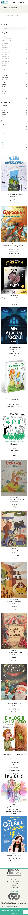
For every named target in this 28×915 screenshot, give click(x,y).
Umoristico (5, 98)
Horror (4, 89)
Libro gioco (5, 47)
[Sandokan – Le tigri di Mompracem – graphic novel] (14, 224)
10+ (4, 143)
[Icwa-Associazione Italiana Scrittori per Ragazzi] (4, 2)
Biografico (5, 73)
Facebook (18, 2)
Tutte (4, 36)
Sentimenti (5, 117)
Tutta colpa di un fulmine (14, 856)
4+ (3, 129)
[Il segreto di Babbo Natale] (14, 682)
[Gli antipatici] (14, 429)
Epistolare (5, 77)
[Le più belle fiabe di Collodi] (14, 631)
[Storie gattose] (14, 529)
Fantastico (6, 82)
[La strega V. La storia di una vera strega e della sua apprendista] (14, 376)
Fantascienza (5, 80)
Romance (4, 91)
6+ (3, 133)
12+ (4, 147)
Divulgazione (5, 43)
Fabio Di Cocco (15, 501)
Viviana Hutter (14, 196)
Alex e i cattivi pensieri (14, 347)
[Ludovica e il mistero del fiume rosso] (14, 478)
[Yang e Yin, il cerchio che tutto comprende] (14, 276)
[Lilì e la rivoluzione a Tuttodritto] (14, 173)
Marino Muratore (15, 300)
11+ (3, 145)
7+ (3, 136)
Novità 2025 (5, 59)
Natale (4, 114)
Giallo (3, 87)
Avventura (5, 108)
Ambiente (4, 105)
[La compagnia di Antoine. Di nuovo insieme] (14, 785)
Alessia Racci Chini (14, 249)
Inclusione (5, 112)
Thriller (4, 96)
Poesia (4, 63)
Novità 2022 (5, 52)
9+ (3, 140)
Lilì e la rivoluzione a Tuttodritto (14, 194)
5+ (3, 131)
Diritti (3, 110)
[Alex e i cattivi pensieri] (14, 325)
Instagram (23, 2)
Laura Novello (14, 402)
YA (3, 149)
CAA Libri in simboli (7, 41)
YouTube (21, 2)
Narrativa (14, 192)
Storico (4, 93)
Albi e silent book (14, 295)
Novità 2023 (5, 54)
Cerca (25, 28)
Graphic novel (14, 243)
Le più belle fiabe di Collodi (14, 652)
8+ (3, 138)
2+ (3, 124)
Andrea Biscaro (14, 349)
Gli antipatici (14, 451)
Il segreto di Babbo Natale (14, 703)
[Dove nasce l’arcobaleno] (14, 580)
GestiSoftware (14, 913)
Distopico (5, 75)
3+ (3, 127)
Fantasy (4, 84)
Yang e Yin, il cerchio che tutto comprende (14, 298)
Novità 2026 (5, 61)
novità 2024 (5, 56)
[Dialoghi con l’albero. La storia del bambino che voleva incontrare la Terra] (14, 733)
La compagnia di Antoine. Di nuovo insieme (14, 807)
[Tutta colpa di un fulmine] (14, 834)
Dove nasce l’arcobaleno (14, 601)
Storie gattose (14, 550)
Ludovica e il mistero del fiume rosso (14, 499)
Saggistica (5, 65)
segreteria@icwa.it (14, 891)
